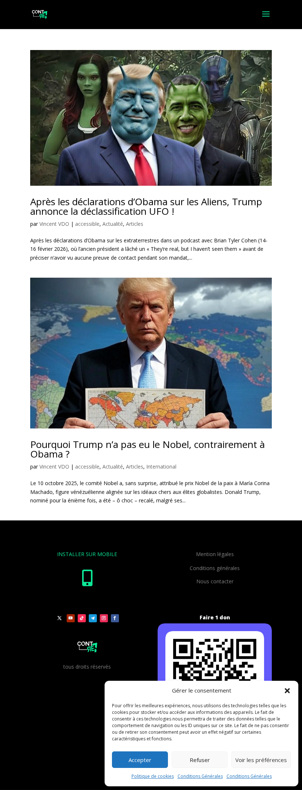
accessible (87, 223)
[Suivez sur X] (60, 618)
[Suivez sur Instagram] (104, 618)
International (161, 466)
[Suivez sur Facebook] (115, 618)
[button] (287, 690)
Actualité (112, 223)
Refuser (200, 760)
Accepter (140, 760)
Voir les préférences (261, 760)
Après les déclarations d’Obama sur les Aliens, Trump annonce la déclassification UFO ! (146, 206)
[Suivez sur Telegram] (93, 618)
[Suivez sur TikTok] (82, 618)
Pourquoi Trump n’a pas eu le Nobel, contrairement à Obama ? (147, 449)
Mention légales (215, 554)
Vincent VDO (54, 223)
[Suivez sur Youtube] (71, 618)
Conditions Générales (200, 776)
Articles (134, 223)
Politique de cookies (152, 776)
